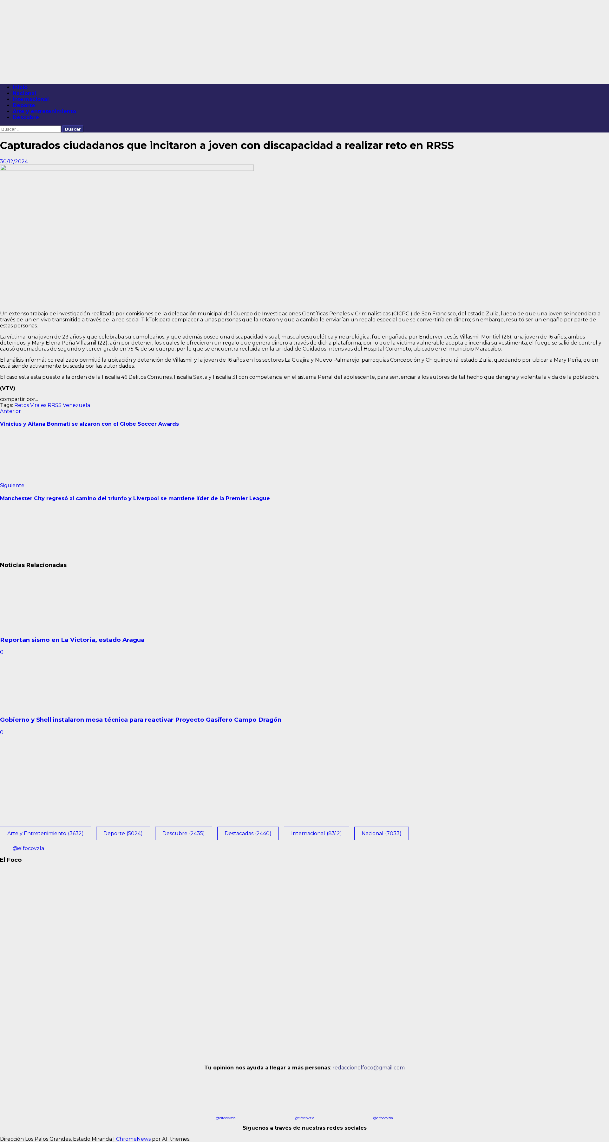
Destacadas (248, 833)
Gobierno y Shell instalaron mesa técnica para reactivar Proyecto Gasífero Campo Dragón (140, 719)
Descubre (26, 117)
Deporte (24, 105)
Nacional (24, 93)
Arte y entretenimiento (44, 111)
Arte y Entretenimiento (45, 833)
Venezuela (76, 405)
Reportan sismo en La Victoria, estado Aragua (72, 639)
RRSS (55, 405)
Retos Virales (30, 405)
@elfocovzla (28, 848)
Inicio (20, 87)
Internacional (31, 99)
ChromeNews (133, 1139)
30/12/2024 (14, 161)
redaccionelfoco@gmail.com (368, 1068)
